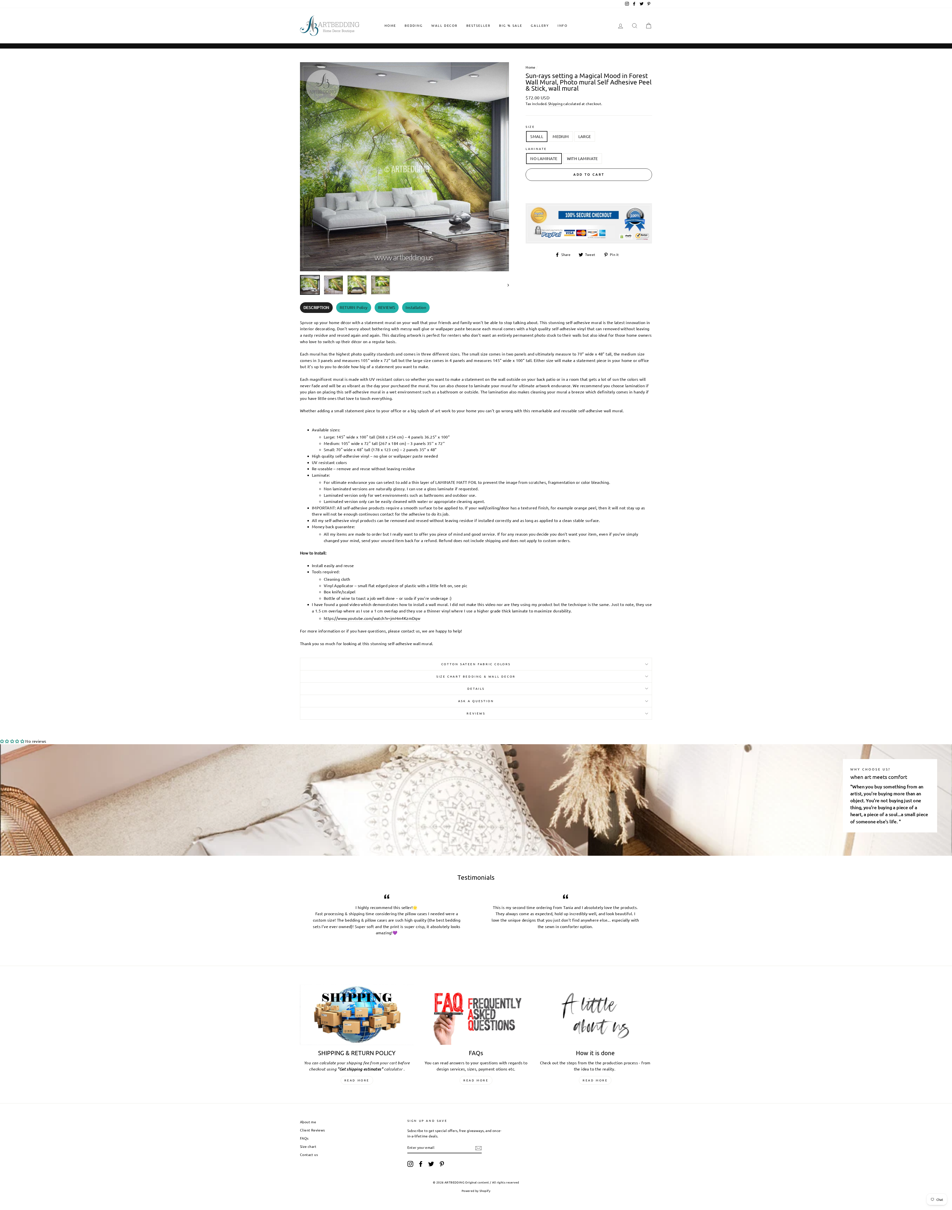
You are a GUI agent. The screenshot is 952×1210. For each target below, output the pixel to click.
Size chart (308, 1146)
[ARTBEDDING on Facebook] (421, 1164)
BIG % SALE (510, 25)
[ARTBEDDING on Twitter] (431, 1164)
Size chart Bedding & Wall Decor (476, 676)
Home (390, 25)
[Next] (506, 285)
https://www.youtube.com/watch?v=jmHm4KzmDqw (372, 618)
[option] (404, 166)
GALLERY (540, 25)
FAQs (304, 1138)
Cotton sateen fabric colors (476, 664)
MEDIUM (561, 136)
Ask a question (476, 701)
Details (476, 688)
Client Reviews (312, 1130)
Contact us (309, 1154)
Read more (356, 1080)
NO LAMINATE (543, 158)
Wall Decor (444, 25)
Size (530, 127)
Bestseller (478, 25)
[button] (12, 741)
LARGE (584, 136)
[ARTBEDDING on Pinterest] (442, 1164)
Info (562, 25)
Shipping (555, 103)
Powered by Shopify (476, 1191)
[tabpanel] (476, 481)
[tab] (316, 307)
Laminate (536, 149)
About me (308, 1122)
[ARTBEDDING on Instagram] (410, 1164)
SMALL (536, 136)
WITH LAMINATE (582, 158)
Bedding (414, 25)
